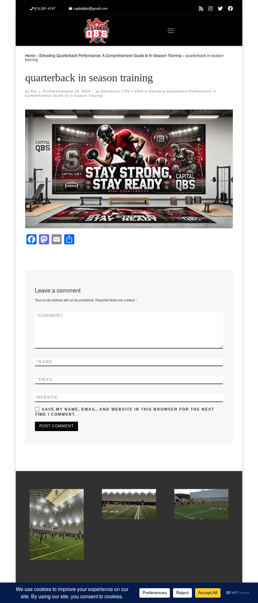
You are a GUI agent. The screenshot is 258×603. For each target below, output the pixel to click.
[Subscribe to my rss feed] (201, 8)
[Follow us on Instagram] (210, 8)
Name (44, 362)
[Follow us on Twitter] (220, 8)
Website (47, 397)
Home (30, 55)
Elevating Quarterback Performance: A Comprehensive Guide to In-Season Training (110, 55)
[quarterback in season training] (129, 169)
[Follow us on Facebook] (230, 8)
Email (44, 379)
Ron (34, 91)
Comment (49, 315)
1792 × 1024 (131, 91)
